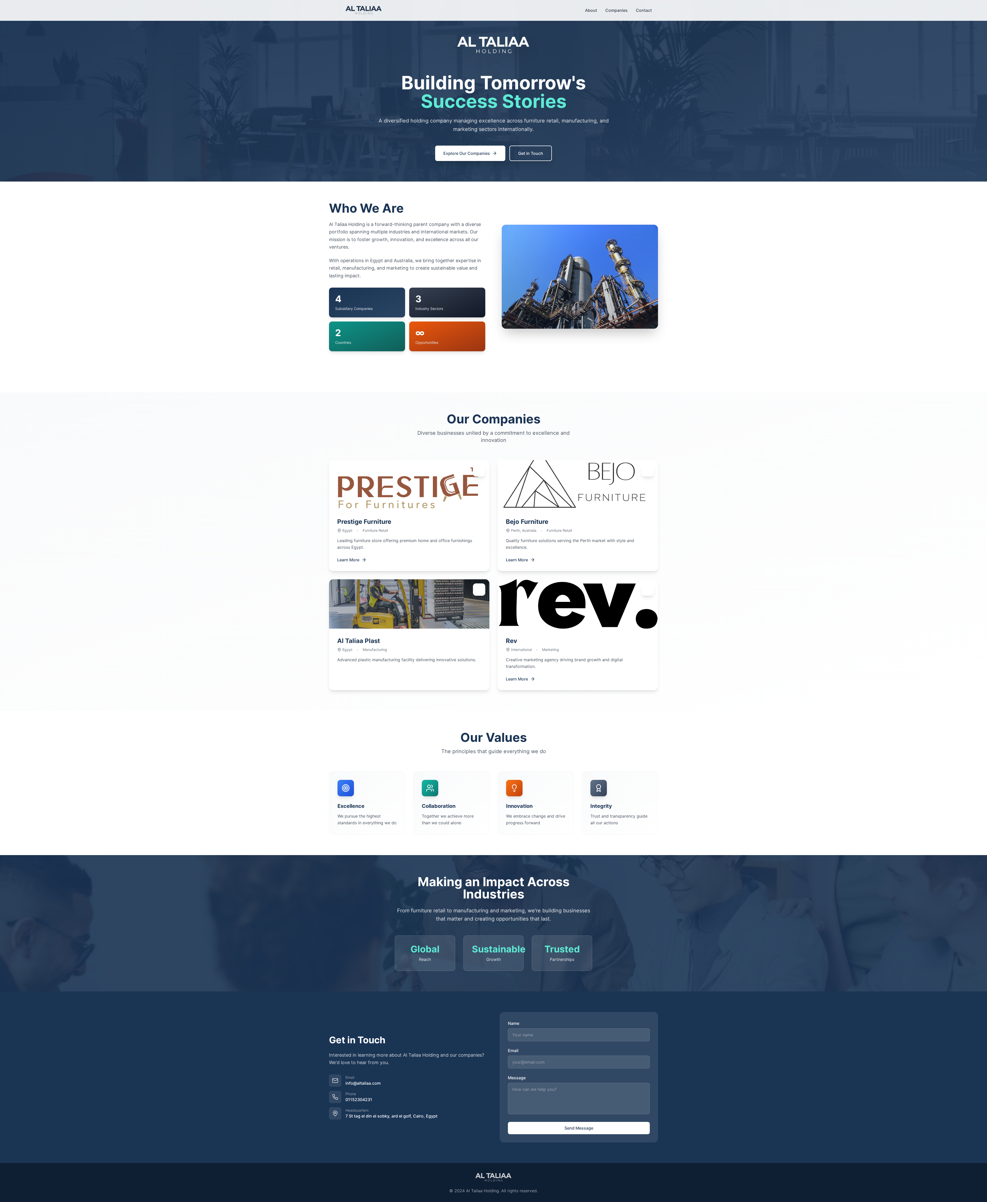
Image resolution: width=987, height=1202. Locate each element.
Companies (616, 10)
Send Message (578, 1128)
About (591, 10)
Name (513, 1023)
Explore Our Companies (466, 153)
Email (513, 1050)
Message (517, 1077)
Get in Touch (530, 153)
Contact (644, 10)
